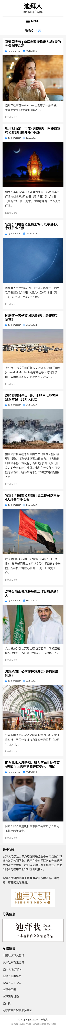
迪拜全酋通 (9, 990)
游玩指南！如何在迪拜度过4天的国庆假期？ (31, 673)
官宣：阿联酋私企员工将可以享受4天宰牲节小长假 (31, 226)
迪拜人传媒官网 (12, 969)
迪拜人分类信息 (12, 976)
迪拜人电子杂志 (12, 983)
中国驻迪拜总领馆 (13, 955)
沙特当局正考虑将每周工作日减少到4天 (31, 593)
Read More (11, 117)
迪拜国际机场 (11, 996)
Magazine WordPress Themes (24, 1023)
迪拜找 (7, 1003)
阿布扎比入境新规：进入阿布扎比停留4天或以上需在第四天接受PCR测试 (32, 765)
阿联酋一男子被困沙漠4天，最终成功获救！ (31, 317)
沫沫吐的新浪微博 (13, 962)
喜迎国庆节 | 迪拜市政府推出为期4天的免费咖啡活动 (33, 44)
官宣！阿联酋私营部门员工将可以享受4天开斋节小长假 (32, 497)
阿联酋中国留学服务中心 (17, 1010)
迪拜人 (33, 6)
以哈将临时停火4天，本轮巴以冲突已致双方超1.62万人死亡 (31, 397)
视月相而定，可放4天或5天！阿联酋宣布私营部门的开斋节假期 (32, 130)
